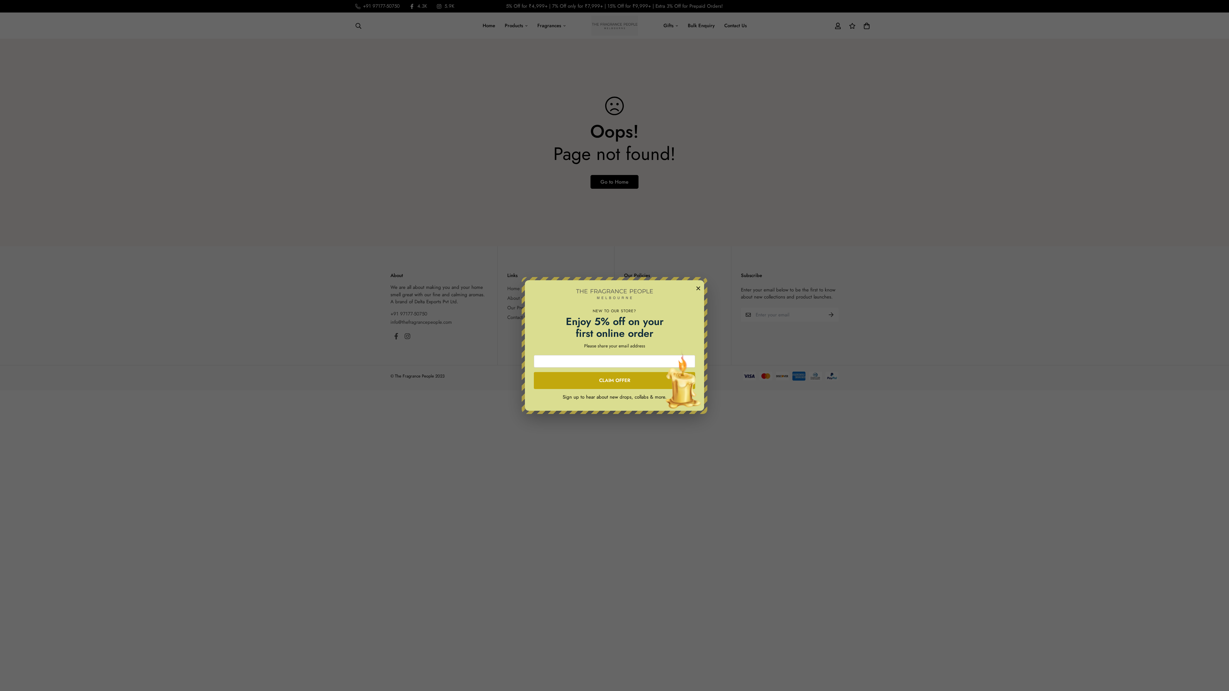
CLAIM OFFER (614, 380)
